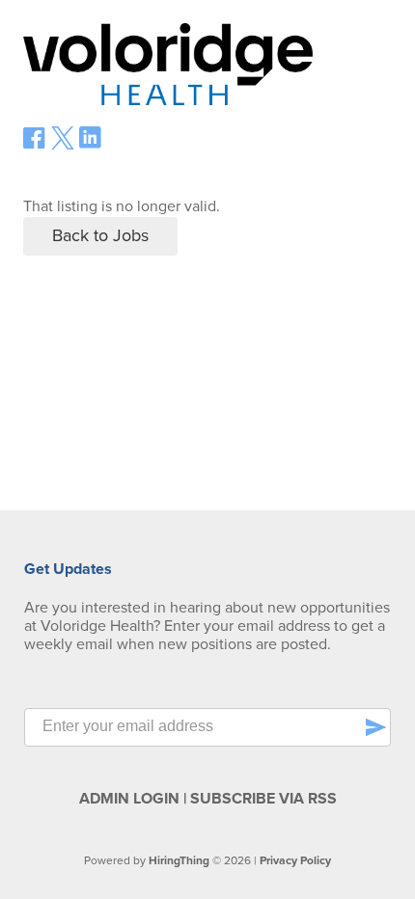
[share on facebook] (34, 144)
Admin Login (129, 798)
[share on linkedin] (90, 144)
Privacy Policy (295, 860)
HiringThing (179, 860)
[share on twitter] (62, 144)
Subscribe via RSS (263, 798)
